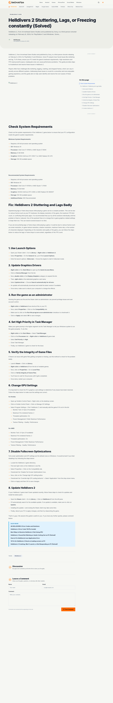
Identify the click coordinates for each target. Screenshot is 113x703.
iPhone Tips (70, 6)
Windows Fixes (79, 6)
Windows (78, 2)
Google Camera (45, 6)
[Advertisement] (42, 167)
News (41, 2)
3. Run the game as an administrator (91, 94)
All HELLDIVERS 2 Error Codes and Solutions (25, 526)
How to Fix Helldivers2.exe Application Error (25, 538)
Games (54, 2)
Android (47, 2)
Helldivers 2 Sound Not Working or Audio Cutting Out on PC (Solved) (33, 535)
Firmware (63, 6)
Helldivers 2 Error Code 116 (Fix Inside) (23, 529)
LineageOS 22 (30, 6)
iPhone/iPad (61, 2)
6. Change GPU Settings (88, 102)
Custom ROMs (55, 6)
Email (44, 584)
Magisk (37, 6)
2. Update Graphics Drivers (88, 91)
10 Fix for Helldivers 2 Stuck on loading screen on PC (28, 541)
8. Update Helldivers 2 (87, 108)
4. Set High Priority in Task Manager (91, 97)
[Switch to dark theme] (102, 2)
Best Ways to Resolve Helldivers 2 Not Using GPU (27, 532)
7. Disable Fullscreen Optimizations (90, 105)
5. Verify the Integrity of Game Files (91, 100)
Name (10, 584)
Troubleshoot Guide (15, 14)
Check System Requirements (87, 83)
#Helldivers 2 (18, 555)
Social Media (70, 2)
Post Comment (69, 609)
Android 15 (21, 6)
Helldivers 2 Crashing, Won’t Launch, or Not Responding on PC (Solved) (34, 544)
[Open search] (98, 2)
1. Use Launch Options (87, 89)
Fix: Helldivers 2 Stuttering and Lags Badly (91, 86)
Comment (11, 591)
